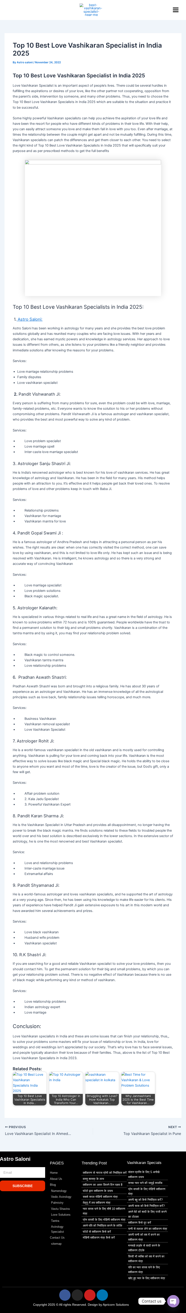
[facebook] (27, 10)
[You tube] (13, 10)
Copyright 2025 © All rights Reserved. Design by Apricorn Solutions (81, 1304)
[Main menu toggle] (175, 10)
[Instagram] (7, 10)
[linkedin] (20, 10)
